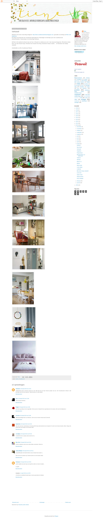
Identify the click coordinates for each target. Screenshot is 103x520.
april (78, 141)
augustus (79, 134)
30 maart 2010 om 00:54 (25, 462)
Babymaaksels (78, 77)
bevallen (86, 83)
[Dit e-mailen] (25, 377)
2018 (77, 110)
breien (82, 85)
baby (78, 84)
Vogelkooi (79, 151)
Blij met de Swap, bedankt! (82, 171)
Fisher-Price (76, 80)
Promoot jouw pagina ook (79, 72)
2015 (77, 115)
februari (79, 180)
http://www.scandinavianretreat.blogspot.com (43, 34)
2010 (77, 125)
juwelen (77, 90)
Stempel (78, 159)
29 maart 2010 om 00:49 (26, 433)
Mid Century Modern (79, 82)
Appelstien (18, 424)
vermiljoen (18, 433)
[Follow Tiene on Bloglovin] (79, 52)
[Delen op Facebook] (30, 377)
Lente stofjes (79, 167)
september (79, 132)
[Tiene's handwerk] (75, 70)
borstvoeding (77, 85)
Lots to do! (79, 172)
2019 (77, 108)
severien (18, 415)
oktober (79, 130)
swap (86, 97)
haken (88, 86)
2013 (77, 119)
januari (78, 182)
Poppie (17, 407)
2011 (77, 123)
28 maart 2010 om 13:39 (25, 415)
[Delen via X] (28, 377)
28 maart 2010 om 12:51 (25, 388)
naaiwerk (77, 94)
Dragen (85, 79)
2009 (77, 185)
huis (78, 88)
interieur (17, 378)
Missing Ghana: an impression (81, 155)
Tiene (85, 31)
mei (78, 140)
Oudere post (68, 502)
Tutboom (79, 157)
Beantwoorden (19, 394)
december (79, 126)
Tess (17, 398)
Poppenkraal (79, 152)
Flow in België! (80, 178)
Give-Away (84, 80)
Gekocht (78, 145)
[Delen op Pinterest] (31, 377)
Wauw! (78, 163)
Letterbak (79, 169)
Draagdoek (79, 79)
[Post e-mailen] (23, 376)
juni (78, 138)
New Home (79, 147)
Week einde (79, 165)
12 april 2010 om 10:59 (25, 473)
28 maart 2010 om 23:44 (26, 424)
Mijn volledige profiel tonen (80, 46)
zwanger (76, 102)
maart (78, 143)
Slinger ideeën (80, 176)
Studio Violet (79, 174)
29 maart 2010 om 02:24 (25, 442)
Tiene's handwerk (77, 69)
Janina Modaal (19, 450)
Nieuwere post (15, 502)
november (79, 128)
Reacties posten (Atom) (24, 504)
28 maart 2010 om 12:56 (23, 398)
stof (81, 97)
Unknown (18, 388)
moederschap (77, 93)
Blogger (56, 516)
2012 (77, 121)
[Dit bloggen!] (27, 377)
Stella (88, 82)
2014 (77, 117)
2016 (77, 113)
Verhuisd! (79, 149)
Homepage (42, 502)
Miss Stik (18, 442)
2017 (77, 111)
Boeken (88, 77)
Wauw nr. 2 (79, 161)
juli (78, 136)
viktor (75, 99)
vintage (83, 99)
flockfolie (82, 86)
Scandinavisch (22, 378)
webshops (84, 101)
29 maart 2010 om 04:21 (28, 450)
